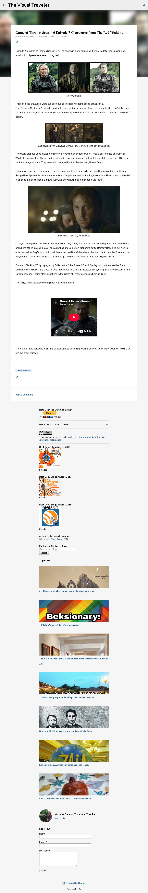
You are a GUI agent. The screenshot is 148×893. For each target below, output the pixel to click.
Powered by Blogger (75, 883)
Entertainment (24, 370)
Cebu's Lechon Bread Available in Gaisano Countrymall (65, 798)
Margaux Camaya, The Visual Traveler (75, 814)
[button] (17, 42)
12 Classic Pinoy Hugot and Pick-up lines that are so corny (66, 697)
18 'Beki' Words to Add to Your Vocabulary (59, 625)
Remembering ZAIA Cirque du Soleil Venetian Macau (64, 765)
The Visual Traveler (29, 5)
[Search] (53, 5)
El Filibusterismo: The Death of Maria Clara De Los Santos (66, 591)
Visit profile (60, 818)
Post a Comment (24, 394)
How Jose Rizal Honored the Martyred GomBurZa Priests (66, 731)
